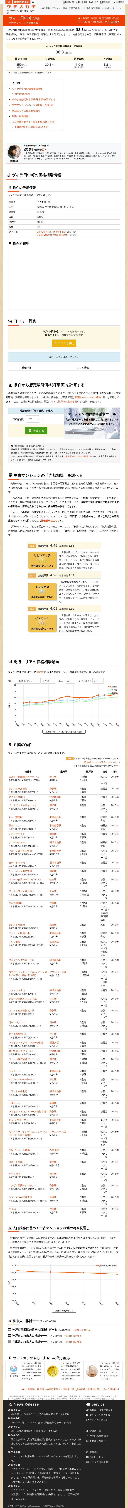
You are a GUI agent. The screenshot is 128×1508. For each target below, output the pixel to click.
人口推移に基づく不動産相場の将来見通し (34, 121)
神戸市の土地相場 (67, 401)
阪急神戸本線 (52, 234)
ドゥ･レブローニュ (19, 1119)
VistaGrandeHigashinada (21, 1079)
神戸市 (94, 18)
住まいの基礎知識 (98, 1435)
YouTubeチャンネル (54, 1456)
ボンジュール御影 (18, 788)
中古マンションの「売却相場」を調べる (33, 104)
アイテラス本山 (17, 796)
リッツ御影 (14, 941)
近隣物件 (120, 2)
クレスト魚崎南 (17, 924)
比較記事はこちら (50, 520)
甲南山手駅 (55, 817)
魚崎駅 (53, 924)
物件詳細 (107, 2)
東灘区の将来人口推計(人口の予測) (32, 127)
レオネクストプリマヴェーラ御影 (26, 1042)
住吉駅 (53, 879)
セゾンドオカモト (18, 862)
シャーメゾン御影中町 (20, 870)
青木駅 (53, 776)
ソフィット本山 (17, 990)
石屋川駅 (54, 941)
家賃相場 (96, 8)
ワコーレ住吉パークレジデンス (25, 879)
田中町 (116, 18)
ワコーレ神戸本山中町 (20, 850)
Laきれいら (14, 1103)
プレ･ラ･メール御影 (19, 1150)
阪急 (40, 234)
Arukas (12, 1208)
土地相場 (85, 8)
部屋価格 (83, 2)
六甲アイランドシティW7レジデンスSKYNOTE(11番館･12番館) (28, 973)
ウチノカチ (14, 1506)
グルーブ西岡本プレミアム (23, 998)
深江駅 (53, 805)
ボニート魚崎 (16, 1161)
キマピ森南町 (16, 817)
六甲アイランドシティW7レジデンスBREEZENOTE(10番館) (28, 1133)
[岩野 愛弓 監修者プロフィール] (44, 149)
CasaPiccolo (15, 1071)
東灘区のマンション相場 (87, 397)
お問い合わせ (96, 1456)
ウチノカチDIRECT (99, 1419)
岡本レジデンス (17, 1022)
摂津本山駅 (97, 21)
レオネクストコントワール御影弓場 (27, 1111)
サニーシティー (17, 842)
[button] (28, 681)
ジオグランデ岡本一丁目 (21, 960)
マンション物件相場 (100, 1415)
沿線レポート (112, 8)
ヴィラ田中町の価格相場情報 (27, 88)
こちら (19, 1498)
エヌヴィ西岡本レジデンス (23, 1185)
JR (39, 231)
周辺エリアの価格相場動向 (26, 110)
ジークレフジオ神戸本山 (21, 891)
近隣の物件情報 (20, 116)
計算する (38, 431)
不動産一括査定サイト (101, 1410)
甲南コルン (14, 825)
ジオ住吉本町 (16, 903)
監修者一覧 (95, 1431)
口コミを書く (66, 343)
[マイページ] (32, 2)
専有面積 (18, 419)
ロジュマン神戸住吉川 (20, 1197)
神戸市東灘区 (105, 18)
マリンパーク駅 (57, 971)
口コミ (95, 2)
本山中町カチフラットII (21, 1050)
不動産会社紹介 (97, 1440)
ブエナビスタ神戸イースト (23, 805)
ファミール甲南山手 (19, 933)
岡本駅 (65, 234)
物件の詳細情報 (22, 93)
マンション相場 (59, 8)
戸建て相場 (74, 8)
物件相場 (46, 8)
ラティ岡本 (14, 1173)
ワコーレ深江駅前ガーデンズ (24, 1059)
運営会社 (94, 1452)
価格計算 (70, 2)
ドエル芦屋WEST (17, 1034)
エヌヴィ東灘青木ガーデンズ (24, 776)
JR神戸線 (86, 21)
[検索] (8, 2)
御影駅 (53, 788)
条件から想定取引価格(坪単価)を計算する (33, 99)
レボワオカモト (17, 833)
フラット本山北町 (18, 1091)
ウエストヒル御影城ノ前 (21, 1010)
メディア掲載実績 (98, 1461)
